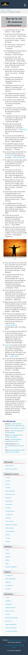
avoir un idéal (16, 424)
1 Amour (7, 477)
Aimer (7, 345)
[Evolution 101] (5, 4)
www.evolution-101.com (16, 640)
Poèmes (7, 560)
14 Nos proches (9, 521)
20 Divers (7, 541)
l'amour (13, 426)
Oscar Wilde (22, 129)
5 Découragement (10, 491)
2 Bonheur (8, 481)
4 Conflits (7, 487)
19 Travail (7, 538)
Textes (7, 563)
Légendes (7, 557)
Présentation (8, 604)
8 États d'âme (8, 501)
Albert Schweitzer (19, 157)
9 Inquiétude (8, 504)
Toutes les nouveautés (11, 469)
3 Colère (7, 484)
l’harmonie (21, 426)
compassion (9, 156)
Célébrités (8, 582)
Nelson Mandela (11, 325)
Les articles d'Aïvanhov (11, 631)
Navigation (8, 601)
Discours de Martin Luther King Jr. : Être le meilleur (15, 451)
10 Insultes (8, 508)
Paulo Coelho (14, 356)
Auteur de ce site (9, 611)
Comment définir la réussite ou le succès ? (13, 440)
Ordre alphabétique (10, 579)
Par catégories (9, 575)
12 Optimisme (9, 514)
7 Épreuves (8, 497)
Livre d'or (7, 614)
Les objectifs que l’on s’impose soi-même (14, 436)
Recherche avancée (10, 607)
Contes (7, 550)
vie (20, 116)
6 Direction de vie (10, 494)
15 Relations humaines (11, 524)
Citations (8, 10)
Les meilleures (9, 585)
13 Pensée (8, 518)
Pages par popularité (10, 628)
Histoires (7, 553)
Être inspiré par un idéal (17, 428)
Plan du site (8, 621)
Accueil (3, 10)
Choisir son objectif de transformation (14, 431)
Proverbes (8, 589)
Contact (7, 597)
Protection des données (11, 617)
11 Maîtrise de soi (10, 511)
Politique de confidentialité (13, 645)
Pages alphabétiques (10, 624)
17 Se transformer (10, 531)
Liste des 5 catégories (11, 567)
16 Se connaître (9, 528)
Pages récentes (9, 465)
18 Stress (7, 534)
